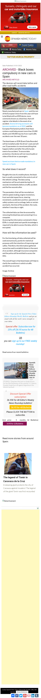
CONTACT (14, 33)
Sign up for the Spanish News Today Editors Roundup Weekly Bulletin (20, 315)
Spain (26, 111)
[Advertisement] (20, 597)
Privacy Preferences (22, 692)
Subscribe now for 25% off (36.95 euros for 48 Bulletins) (21, 329)
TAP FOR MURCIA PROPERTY (20, 57)
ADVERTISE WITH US (23, 33)
